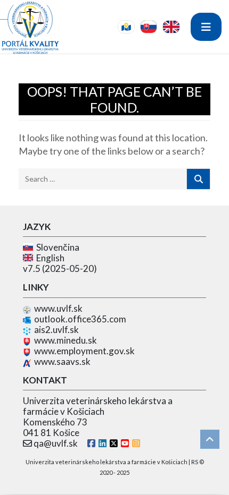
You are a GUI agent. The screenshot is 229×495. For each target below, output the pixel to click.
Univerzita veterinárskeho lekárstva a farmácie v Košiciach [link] (106, 461)
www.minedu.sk (65, 340)
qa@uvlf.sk (55, 443)
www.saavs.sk (62, 361)
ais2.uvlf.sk (56, 329)
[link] (126, 26)
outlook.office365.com (80, 319)
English (48, 257)
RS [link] (194, 461)
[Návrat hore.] (209, 439)
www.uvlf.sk (58, 308)
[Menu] (206, 27)
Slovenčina (56, 247)
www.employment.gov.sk (84, 350)
